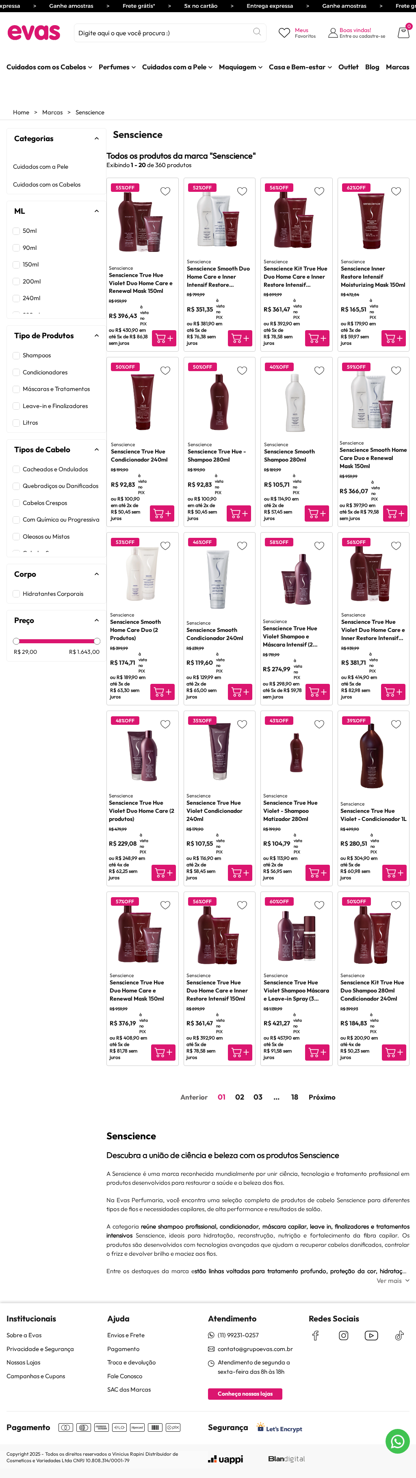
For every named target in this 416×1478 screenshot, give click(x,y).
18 (294, 1097)
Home (21, 112)
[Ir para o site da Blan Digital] (286, 1460)
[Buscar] (257, 31)
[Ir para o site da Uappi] (225, 1459)
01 (221, 1097)
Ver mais (389, 1280)
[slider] (16, 641)
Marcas (52, 112)
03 (258, 1097)
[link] (46, 67)
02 (239, 1097)
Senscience (90, 112)
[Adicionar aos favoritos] (165, 191)
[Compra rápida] (164, 338)
